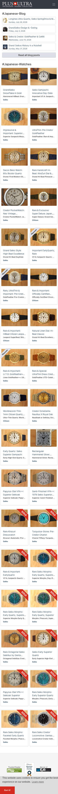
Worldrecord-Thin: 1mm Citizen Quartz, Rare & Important (13, 414)
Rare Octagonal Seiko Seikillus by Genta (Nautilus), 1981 (14, 655)
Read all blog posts (29, 55)
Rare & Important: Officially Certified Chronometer (41, 293)
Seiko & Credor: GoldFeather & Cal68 (26, 38)
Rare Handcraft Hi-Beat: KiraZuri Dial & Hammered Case (41, 173)
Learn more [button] (38, 782)
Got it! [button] (7, 790)
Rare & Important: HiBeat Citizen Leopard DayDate (14, 333)
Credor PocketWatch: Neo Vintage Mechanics (14, 213)
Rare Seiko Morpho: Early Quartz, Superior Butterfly (14, 615)
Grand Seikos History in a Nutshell (25, 47)
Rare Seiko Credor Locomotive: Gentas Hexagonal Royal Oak (43, 735)
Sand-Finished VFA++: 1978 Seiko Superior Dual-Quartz (43, 494)
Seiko (5, 100)
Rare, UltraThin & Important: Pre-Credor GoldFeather (14, 293)
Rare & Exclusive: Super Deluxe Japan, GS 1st (42, 213)
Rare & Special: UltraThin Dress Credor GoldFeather (43, 374)
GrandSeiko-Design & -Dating (23, 29)
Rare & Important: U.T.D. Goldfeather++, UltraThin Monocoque (14, 374)
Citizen (35, 220)
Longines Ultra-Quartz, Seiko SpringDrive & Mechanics (32, 20)
